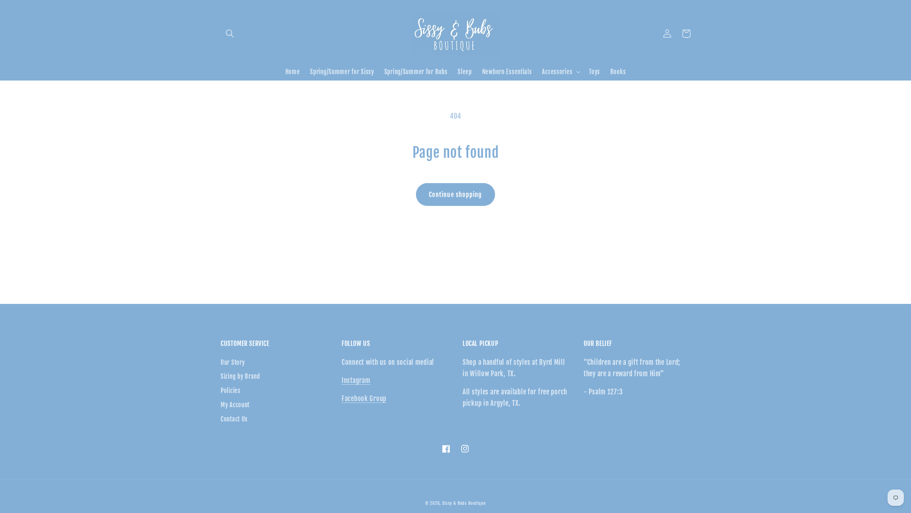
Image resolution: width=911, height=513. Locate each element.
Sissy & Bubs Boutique (464, 503)
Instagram (356, 380)
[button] (230, 33)
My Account (235, 405)
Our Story (232, 362)
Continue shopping (455, 194)
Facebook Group (364, 398)
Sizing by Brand (240, 376)
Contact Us (234, 419)
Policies (231, 390)
